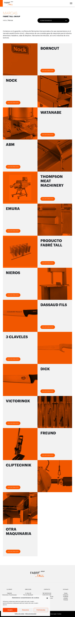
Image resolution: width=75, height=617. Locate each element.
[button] (47, 598)
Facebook (65, 596)
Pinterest (65, 599)
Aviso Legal (53, 614)
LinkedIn (65, 598)
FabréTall (9, 593)
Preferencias (41, 610)
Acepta (10, 610)
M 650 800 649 (47, 594)
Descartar (25, 610)
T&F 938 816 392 (47, 593)
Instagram (65, 594)
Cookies (59, 614)
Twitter (65, 593)
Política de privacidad (30, 613)
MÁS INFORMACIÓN (13, 102)
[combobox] (53, 20)
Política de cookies (19, 613)
